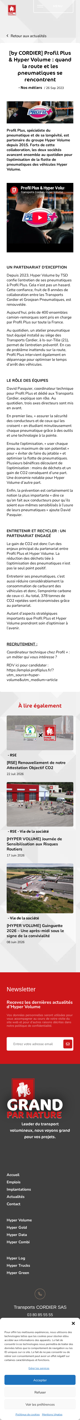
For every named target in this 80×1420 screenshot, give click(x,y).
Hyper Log (16, 1258)
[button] (73, 1323)
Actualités (15, 1196)
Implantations (19, 1189)
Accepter (40, 1380)
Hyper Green (18, 1272)
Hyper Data (17, 1234)
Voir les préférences (40, 1404)
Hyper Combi (18, 1241)
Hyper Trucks (18, 1265)
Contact (13, 1203)
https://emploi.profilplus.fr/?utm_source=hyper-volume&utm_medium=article (32, 674)
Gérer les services (38, 1368)
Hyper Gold (17, 1227)
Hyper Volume (19, 1219)
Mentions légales (52, 1414)
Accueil (13, 1174)
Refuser (40, 1392)
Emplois (13, 1181)
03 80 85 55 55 (40, 1314)
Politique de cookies (28, 1414)
